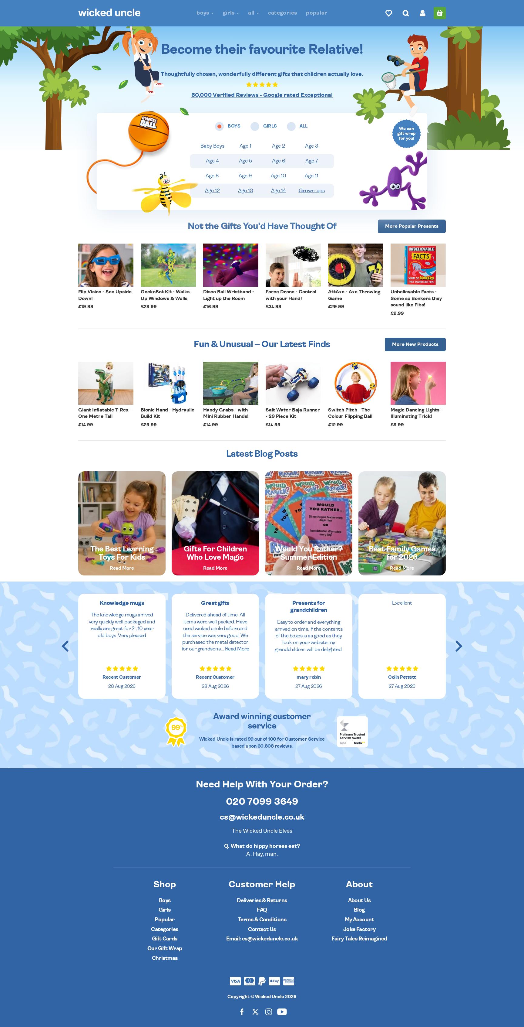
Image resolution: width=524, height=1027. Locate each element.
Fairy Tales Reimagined (359, 939)
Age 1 (245, 146)
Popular (317, 13)
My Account (359, 920)
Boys (203, 13)
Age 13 (245, 190)
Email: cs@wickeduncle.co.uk (262, 939)
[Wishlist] (389, 13)
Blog (359, 910)
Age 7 (311, 161)
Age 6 (278, 161)
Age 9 (245, 175)
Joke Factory (359, 929)
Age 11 (311, 175)
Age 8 (212, 175)
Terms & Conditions (262, 920)
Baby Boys (212, 146)
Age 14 (278, 190)
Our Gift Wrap (164, 948)
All (252, 13)
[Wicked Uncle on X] (255, 1011)
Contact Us (262, 929)
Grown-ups (312, 190)
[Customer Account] (423, 13)
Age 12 (212, 190)
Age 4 (212, 161)
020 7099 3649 (262, 802)
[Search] (406, 13)
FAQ (262, 910)
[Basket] (440, 13)
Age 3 (311, 146)
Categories (282, 13)
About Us (359, 900)
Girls (229, 13)
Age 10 (278, 175)
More (411, 226)
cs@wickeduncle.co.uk (262, 817)
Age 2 (278, 146)
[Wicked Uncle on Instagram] (269, 1011)
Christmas (165, 958)
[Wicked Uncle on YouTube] (282, 1011)
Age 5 (245, 161)
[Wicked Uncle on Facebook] (242, 1011)
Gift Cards (164, 939)
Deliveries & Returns (262, 900)
